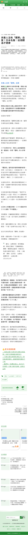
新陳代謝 (10, 290)
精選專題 (18, 526)
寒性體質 (4, 379)
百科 (23, 5)
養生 (7, 5)
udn (2, 34)
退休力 (8, 529)
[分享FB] (3, 8)
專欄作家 (19, 529)
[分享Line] (10, 8)
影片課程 (4, 438)
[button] (26, 4)
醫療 (18, 5)
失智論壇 (12, 5)
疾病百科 (23, 526)
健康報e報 (15, 520)
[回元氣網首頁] (5, 2)
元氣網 (5, 34)
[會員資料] (24, 1)
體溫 (5, 86)
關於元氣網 (5, 526)
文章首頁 (13, 529)
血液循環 (10, 133)
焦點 (2, 5)
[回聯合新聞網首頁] (2, 2)
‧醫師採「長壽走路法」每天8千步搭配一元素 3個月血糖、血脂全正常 (14, 366)
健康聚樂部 (11, 526)
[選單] (26, 1)
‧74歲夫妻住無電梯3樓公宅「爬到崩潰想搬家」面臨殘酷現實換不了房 (14, 359)
